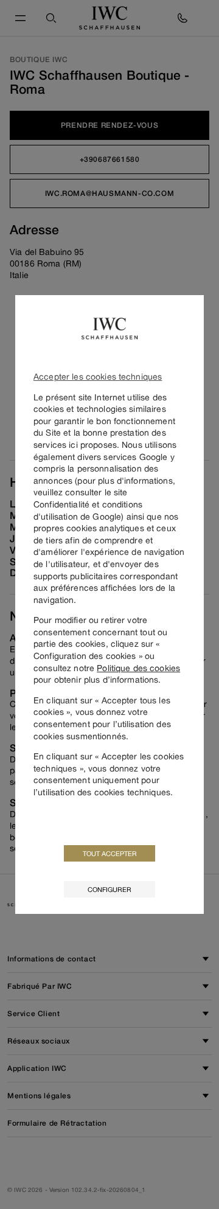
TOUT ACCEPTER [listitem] (110, 853)
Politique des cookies (138, 668)
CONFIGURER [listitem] (109, 889)
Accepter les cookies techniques (97, 376)
